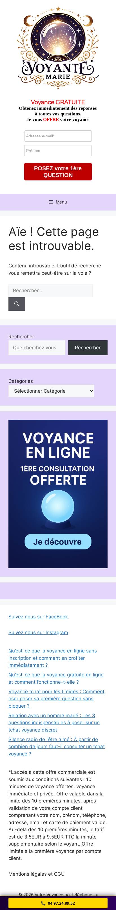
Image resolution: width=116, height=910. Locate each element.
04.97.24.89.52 (58, 903)
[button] (58, 171)
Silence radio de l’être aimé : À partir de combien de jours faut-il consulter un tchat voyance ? (56, 747)
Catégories (20, 381)
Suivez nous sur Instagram (38, 632)
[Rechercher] (16, 304)
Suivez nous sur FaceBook (38, 617)
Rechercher (21, 336)
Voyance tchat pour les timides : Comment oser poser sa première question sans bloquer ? (56, 699)
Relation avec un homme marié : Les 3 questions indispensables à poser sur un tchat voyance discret (54, 723)
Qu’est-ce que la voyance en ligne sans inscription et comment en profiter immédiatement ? (52, 658)
